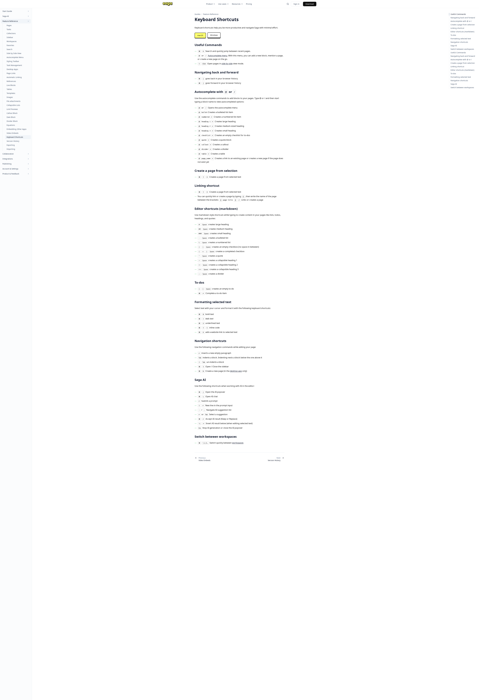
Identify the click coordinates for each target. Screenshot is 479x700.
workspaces (237, 442)
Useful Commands (458, 14)
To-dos (453, 35)
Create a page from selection (463, 24)
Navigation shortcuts (459, 42)
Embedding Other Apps (16, 129)
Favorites (10, 45)
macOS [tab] (200, 35)
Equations (11, 125)
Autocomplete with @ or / (461, 21)
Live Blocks (11, 85)
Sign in (296, 4)
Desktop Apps (12, 69)
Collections (11, 33)
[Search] (288, 4)
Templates (11, 93)
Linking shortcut (457, 28)
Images (10, 97)
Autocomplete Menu (15, 57)
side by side (227, 63)
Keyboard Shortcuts (15, 137)
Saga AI (454, 45)
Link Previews (12, 109)
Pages (9, 25)
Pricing (249, 4)
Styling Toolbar (13, 61)
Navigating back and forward (463, 17)
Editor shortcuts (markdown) (462, 31)
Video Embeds (12, 133)
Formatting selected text (461, 38)
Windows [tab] (214, 35)
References (11, 81)
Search (9, 49)
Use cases (222, 4)
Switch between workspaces (462, 49)
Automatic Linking (14, 77)
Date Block (11, 117)
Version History (13, 141)
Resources (236, 4)
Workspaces (12, 41)
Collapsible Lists (13, 105)
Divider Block (12, 121)
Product (209, 4)
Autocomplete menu (217, 55)
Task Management (14, 65)
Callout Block (12, 113)
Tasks (9, 29)
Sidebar (10, 37)
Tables (9, 89)
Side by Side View (14, 53)
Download (309, 4)
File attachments (13, 101)
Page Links (11, 73)
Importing (11, 149)
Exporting (11, 145)
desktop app (236, 371)
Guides (197, 14)
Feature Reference (210, 14)
